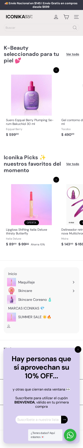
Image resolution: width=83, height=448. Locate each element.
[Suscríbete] (64, 420)
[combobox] (41, 27)
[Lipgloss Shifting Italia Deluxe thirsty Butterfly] (31, 214)
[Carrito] (66, 16)
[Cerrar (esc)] (78, 349)
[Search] (74, 27)
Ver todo (72, 54)
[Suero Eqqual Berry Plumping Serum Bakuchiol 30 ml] (31, 104)
